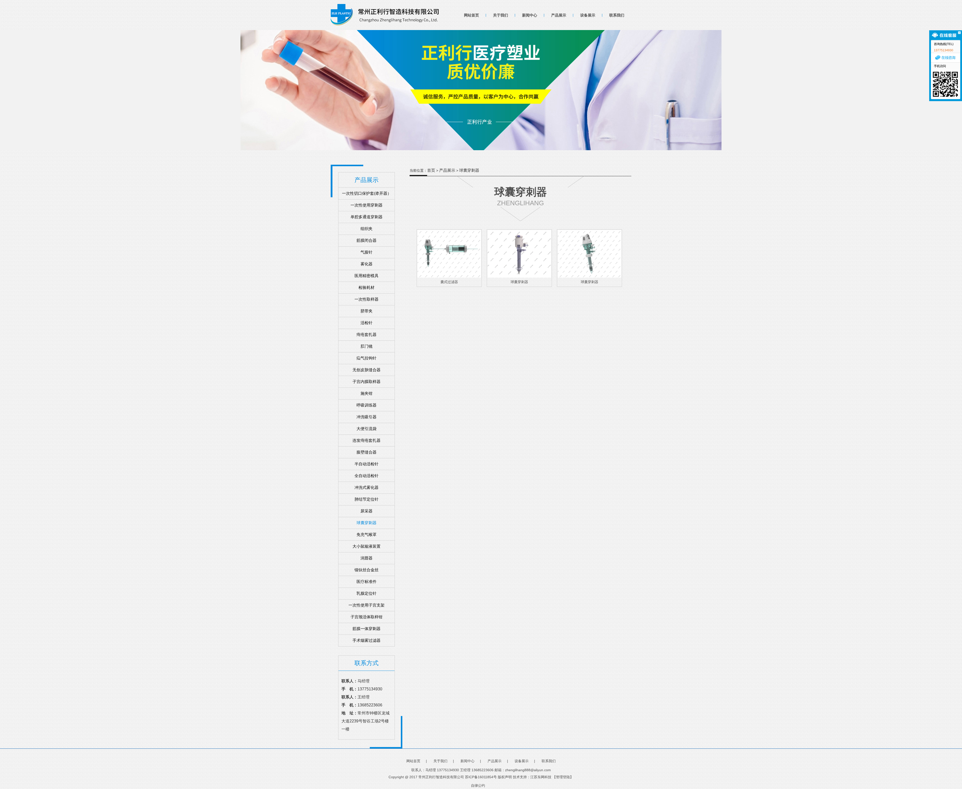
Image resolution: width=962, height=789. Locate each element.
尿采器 (366, 511)
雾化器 (366, 264)
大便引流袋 (366, 429)
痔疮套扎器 (366, 334)
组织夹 (366, 229)
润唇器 (366, 558)
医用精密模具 (366, 276)
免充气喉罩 (366, 534)
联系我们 (616, 15)
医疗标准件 (366, 581)
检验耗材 (366, 287)
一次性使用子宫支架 (366, 605)
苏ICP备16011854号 (481, 777)
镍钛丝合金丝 (366, 570)
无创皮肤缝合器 (366, 370)
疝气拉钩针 (366, 358)
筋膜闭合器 (366, 240)
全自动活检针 (366, 476)
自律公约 (478, 785)
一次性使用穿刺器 (366, 205)
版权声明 (505, 777)
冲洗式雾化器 (366, 487)
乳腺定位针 (366, 593)
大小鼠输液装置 (366, 546)
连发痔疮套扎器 (366, 440)
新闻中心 (529, 15)
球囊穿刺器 (366, 523)
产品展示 (558, 15)
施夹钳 (366, 393)
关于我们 (500, 15)
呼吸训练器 (366, 405)
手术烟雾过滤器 (366, 640)
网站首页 (471, 15)
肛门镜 (366, 346)
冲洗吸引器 (366, 417)
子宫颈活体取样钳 (366, 617)
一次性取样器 (366, 299)
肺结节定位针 (366, 499)
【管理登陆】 (562, 777)
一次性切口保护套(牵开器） (366, 193)
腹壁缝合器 (366, 452)
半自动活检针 (366, 464)
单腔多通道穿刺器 (366, 217)
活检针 (366, 323)
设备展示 (587, 15)
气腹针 (366, 252)
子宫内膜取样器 (366, 381)
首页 (431, 170)
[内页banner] (481, 90)
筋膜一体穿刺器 (366, 629)
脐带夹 (366, 311)
